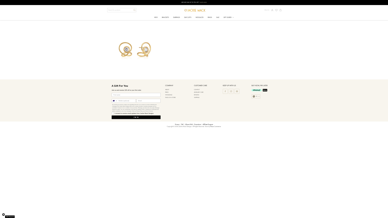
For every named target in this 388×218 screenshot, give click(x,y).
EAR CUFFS (187, 17)
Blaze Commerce (215, 126)
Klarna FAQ (189, 124)
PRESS (167, 92)
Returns (196, 95)
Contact (197, 89)
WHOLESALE (168, 95)
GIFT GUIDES (228, 17)
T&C (182, 124)
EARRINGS (176, 17)
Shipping (196, 97)
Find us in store (170, 97)
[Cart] (280, 10)
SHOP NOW (203, 2)
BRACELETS (165, 17)
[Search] (133, 10)
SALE (217, 17)
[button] (3, 214)
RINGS (210, 17)
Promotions (197, 124)
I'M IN (136, 117)
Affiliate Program (208, 124)
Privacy (177, 124)
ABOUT (167, 89)
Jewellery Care (198, 92)
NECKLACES (199, 17)
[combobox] (115, 101)
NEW (156, 17)
